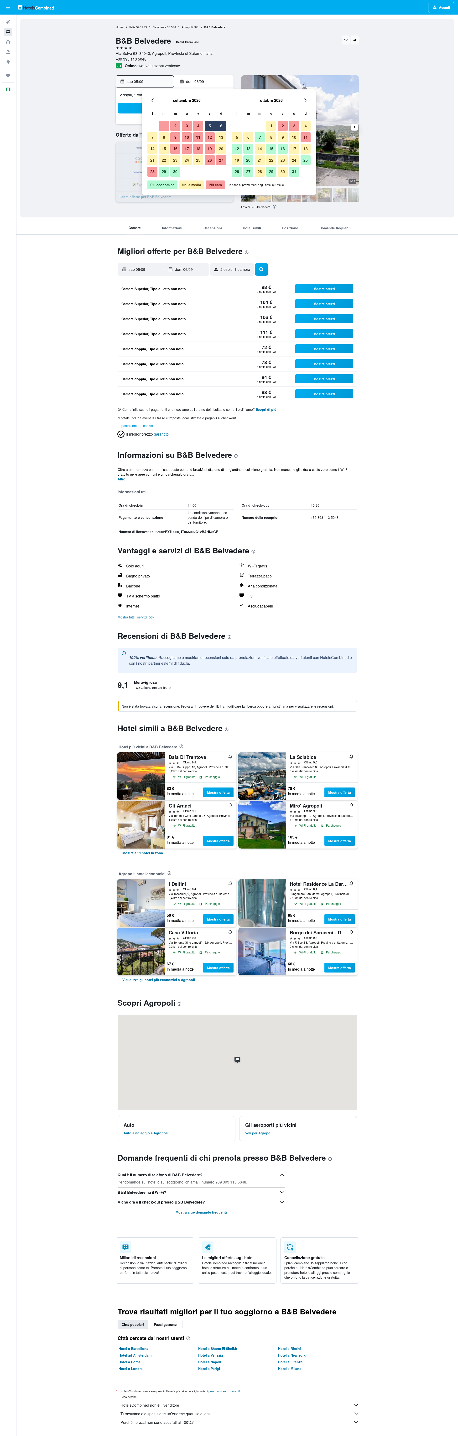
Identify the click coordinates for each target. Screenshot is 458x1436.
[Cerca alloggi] (8, 32)
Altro (121, 479)
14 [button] (152, 148)
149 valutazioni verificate (159, 65)
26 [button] (210, 160)
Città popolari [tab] (133, 1324)
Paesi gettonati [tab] (166, 1324)
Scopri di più (266, 409)
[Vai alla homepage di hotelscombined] (35, 7)
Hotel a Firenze (290, 1361)
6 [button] (221, 126)
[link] (143, 853)
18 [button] (198, 148)
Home (120, 27)
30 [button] (175, 171)
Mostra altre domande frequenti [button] (201, 1212)
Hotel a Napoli (209, 1361)
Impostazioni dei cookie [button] (135, 425)
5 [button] (210, 126)
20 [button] (221, 148)
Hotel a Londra (131, 1368)
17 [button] (187, 148)
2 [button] (175, 126)
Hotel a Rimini (289, 1348)
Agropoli (187, 27)
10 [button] (187, 137)
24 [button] (187, 160)
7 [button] (152, 137)
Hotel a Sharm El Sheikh (217, 1348)
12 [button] (210, 137)
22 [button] (164, 160)
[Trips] (8, 75)
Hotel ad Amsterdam (135, 1355)
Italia (132, 27)
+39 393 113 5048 (131, 59)
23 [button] (175, 160)
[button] (8, 7)
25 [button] (198, 160)
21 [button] (152, 160)
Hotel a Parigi (209, 1368)
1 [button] (164, 126)
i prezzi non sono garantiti (223, 1391)
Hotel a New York (292, 1355)
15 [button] (164, 148)
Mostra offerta (218, 792)
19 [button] (210, 148)
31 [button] (294, 171)
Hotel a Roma (129, 1361)
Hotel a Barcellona (133, 1348)
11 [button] (198, 137)
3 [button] (187, 126)
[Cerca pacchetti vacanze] (8, 52)
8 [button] (164, 137)
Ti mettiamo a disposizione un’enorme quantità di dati (165, 1413)
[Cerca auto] (8, 42)
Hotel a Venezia (210, 1355)
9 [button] (175, 137)
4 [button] (198, 126)
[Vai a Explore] (8, 62)
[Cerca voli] (8, 22)
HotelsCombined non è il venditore (149, 1405)
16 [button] (175, 148)
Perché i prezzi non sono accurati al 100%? (157, 1422)
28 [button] (152, 171)
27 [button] (221, 160)
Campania (159, 27)
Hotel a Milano (290, 1368)
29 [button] (164, 171)
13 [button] (221, 137)
